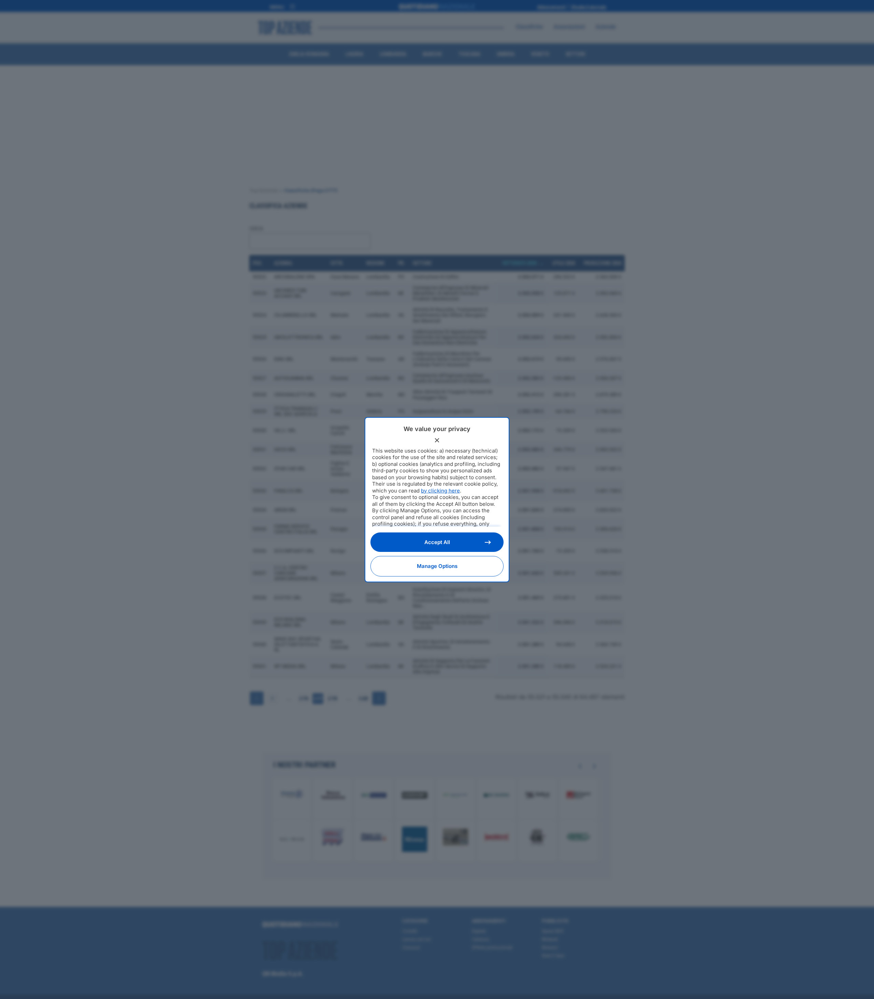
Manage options (437, 566)
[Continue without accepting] (437, 440)
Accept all (437, 542)
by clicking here (440, 490)
